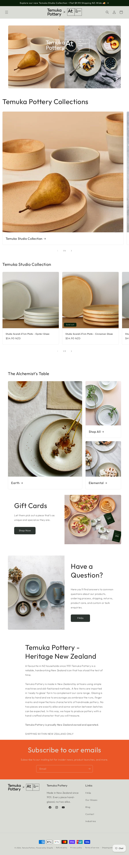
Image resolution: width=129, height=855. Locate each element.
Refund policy (61, 848)
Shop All (95, 432)
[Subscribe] (89, 768)
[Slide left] (57, 250)
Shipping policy (108, 848)
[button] (6, 12)
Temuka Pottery (29, 848)
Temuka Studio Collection (24, 239)
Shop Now (36, 74)
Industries (90, 821)
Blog (87, 807)
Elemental (96, 483)
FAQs (80, 618)
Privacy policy (76, 848)
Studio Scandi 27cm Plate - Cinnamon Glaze (89, 333)
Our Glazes (91, 800)
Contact (89, 814)
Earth (15, 483)
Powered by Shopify (44, 848)
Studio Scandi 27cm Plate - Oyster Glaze (28, 333)
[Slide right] (71, 250)
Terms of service (92, 848)
